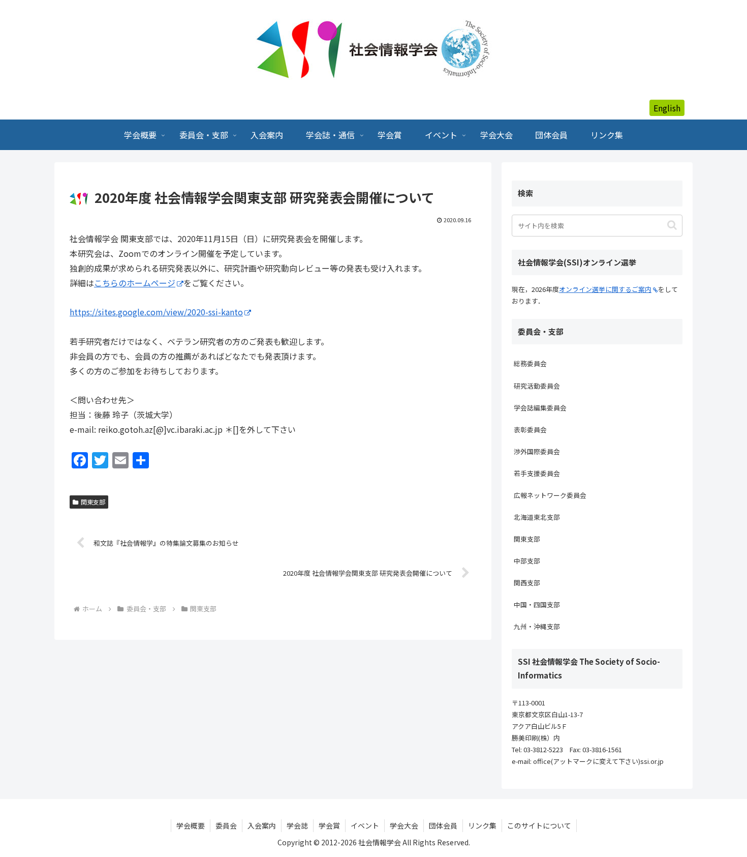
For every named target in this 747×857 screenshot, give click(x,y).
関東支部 (93, 501)
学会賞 (329, 825)
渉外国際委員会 (537, 451)
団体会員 (443, 825)
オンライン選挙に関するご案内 (605, 289)
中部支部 (527, 561)
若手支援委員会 (537, 473)
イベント (365, 825)
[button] (672, 225)
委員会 (226, 825)
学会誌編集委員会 (540, 407)
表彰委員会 (530, 429)
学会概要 (190, 825)
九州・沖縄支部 (537, 626)
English (666, 108)
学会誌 (297, 825)
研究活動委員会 (537, 386)
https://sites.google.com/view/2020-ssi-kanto (156, 312)
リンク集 (482, 825)
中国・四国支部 (537, 604)
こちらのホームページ (134, 283)
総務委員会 (530, 363)
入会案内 (261, 825)
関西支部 (527, 582)
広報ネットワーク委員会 (550, 495)
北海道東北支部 (537, 517)
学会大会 (404, 825)
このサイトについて (539, 825)
